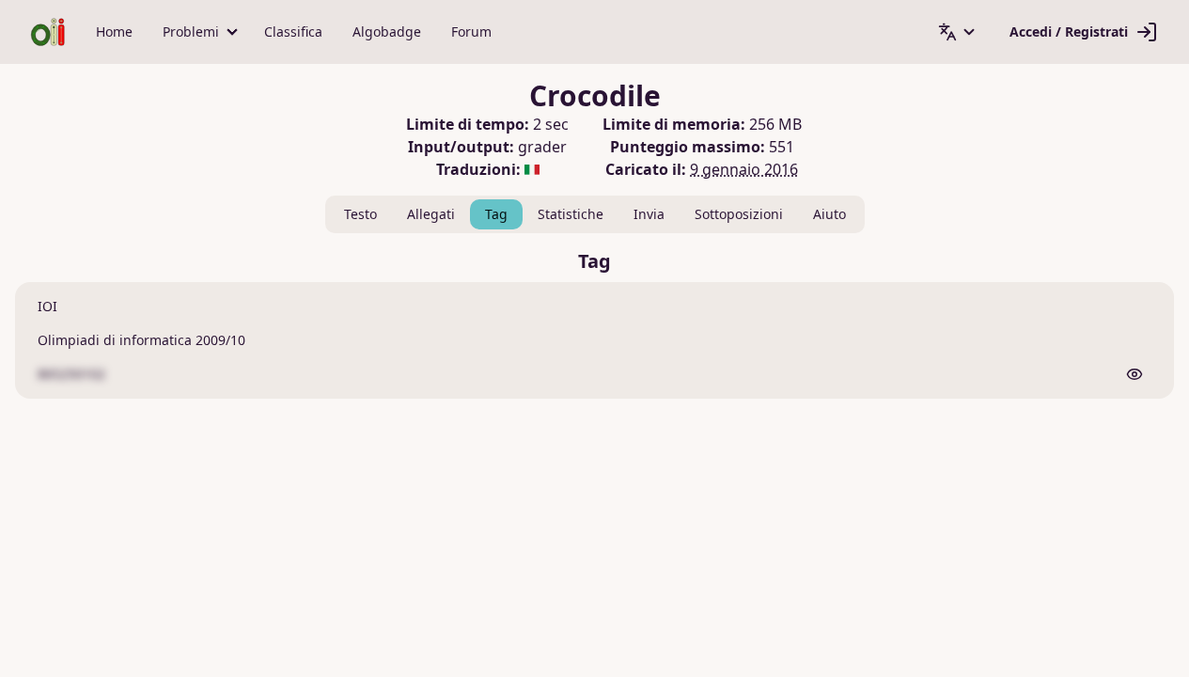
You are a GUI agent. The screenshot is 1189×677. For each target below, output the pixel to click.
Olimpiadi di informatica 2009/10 (141, 340)
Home (114, 31)
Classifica (293, 31)
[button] (198, 32)
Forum (471, 31)
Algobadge (386, 31)
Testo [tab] (360, 214)
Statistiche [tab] (570, 214)
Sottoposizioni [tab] (739, 214)
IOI (47, 306)
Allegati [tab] (431, 214)
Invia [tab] (649, 214)
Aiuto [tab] (829, 214)
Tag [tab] (496, 214)
